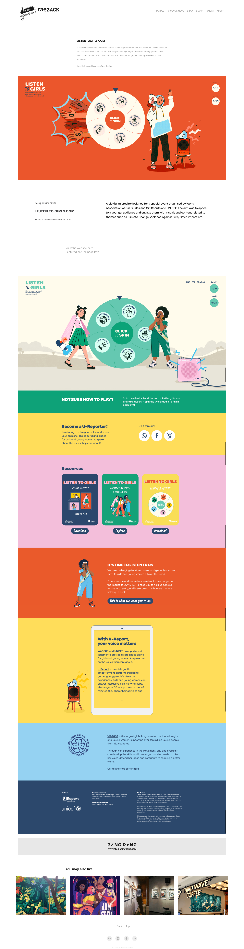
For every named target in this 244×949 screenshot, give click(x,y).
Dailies (210, 10)
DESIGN (199, 10)
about (220, 10)
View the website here (79, 248)
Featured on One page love (82, 252)
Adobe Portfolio (127, 947)
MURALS (160, 10)
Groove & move (175, 10)
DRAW (190, 10)
